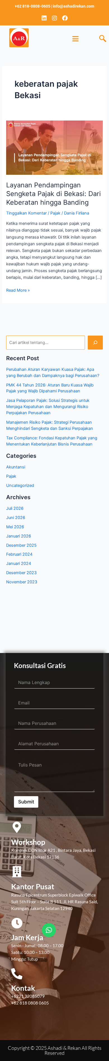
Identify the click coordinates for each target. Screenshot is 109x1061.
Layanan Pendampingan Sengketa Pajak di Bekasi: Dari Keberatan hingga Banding (53, 193)
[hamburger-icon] (75, 38)
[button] (102, 38)
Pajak (55, 213)
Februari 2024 (19, 554)
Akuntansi (15, 467)
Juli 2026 (14, 508)
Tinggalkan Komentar (26, 213)
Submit (26, 802)
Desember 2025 (21, 545)
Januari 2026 (18, 536)
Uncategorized (20, 485)
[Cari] (95, 343)
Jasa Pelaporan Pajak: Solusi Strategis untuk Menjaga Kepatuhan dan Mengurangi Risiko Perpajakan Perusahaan (47, 406)
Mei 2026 (15, 526)
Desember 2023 (21, 572)
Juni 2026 (15, 517)
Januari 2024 (18, 563)
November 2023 (21, 581)
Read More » (18, 290)
